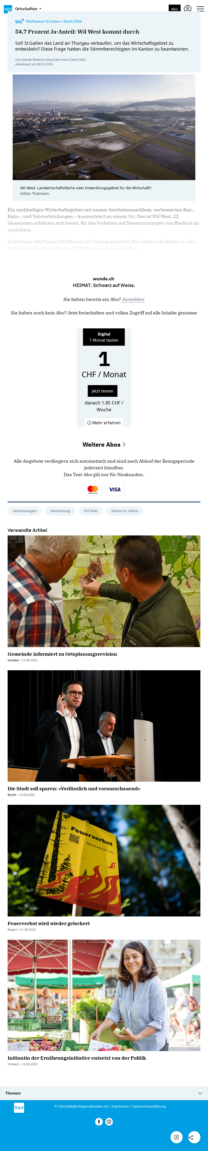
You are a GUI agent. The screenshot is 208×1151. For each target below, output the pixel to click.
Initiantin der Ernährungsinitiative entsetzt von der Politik (77, 1058)
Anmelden (133, 299)
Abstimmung (60, 511)
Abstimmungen (25, 511)
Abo (174, 9)
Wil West (91, 511)
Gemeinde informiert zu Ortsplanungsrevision (62, 654)
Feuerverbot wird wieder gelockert (49, 923)
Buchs (12, 795)
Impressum (120, 1106)
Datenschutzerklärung (149, 1106)
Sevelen (13, 660)
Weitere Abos (102, 444)
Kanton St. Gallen (124, 511)
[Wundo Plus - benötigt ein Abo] (19, 21)
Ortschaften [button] (26, 8)
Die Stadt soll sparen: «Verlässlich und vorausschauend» (74, 788)
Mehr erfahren (106, 423)
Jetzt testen (102, 391)
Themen (13, 1093)
